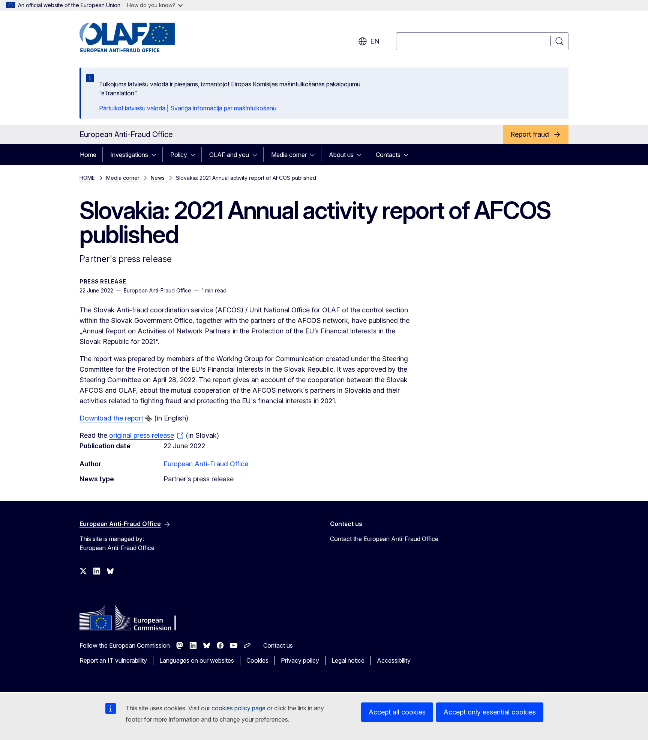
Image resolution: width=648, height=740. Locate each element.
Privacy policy (300, 660)
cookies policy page (239, 708)
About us (341, 154)
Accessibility (394, 660)
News (158, 178)
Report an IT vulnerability (113, 660)
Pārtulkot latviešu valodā (132, 108)
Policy (178, 154)
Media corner (289, 154)
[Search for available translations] (148, 418)
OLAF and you (229, 154)
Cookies (257, 660)
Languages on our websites (196, 660)
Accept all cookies (397, 712)
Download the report (111, 418)
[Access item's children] (156, 154)
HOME (87, 178)
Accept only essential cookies (490, 712)
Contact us (278, 645)
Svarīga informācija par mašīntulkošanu (223, 108)
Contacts (388, 154)
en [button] (375, 41)
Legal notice (348, 660)
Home (88, 154)
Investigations (129, 154)
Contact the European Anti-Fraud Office (384, 539)
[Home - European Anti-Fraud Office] (140, 38)
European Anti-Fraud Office (206, 464)
